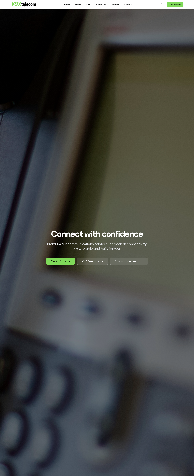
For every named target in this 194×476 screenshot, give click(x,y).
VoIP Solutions (90, 261)
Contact (128, 4)
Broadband (101, 4)
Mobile (78, 4)
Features (115, 4)
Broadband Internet (126, 261)
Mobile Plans (58, 261)
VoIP (88, 4)
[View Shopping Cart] (162, 4)
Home (67, 4)
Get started (175, 4)
